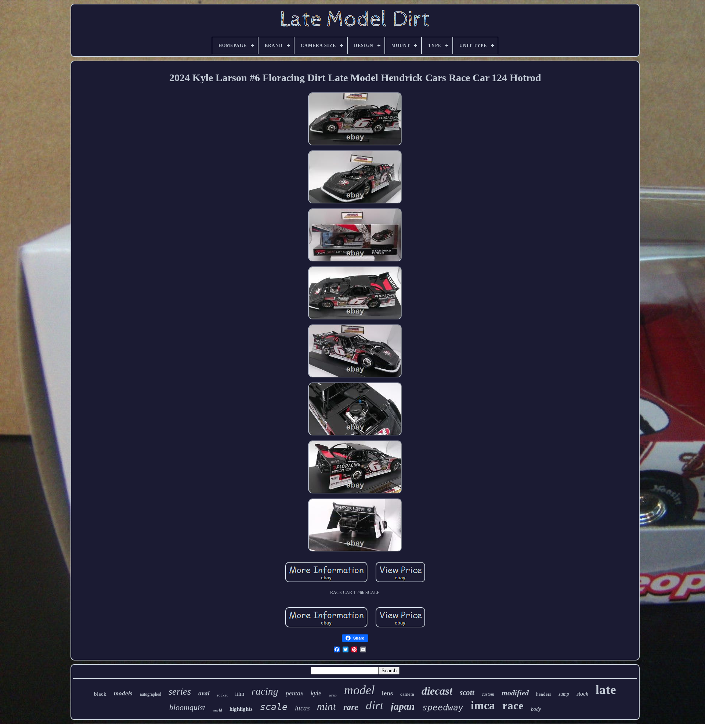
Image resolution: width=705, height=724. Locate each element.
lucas (302, 708)
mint (326, 706)
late (606, 690)
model (359, 690)
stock (582, 694)
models (123, 693)
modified (515, 693)
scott (467, 692)
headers (543, 694)
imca (483, 705)
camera (407, 694)
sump (563, 694)
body (536, 709)
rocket (222, 695)
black (100, 694)
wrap (333, 695)
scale (274, 707)
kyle (316, 693)
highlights (241, 709)
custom (488, 694)
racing (265, 691)
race (513, 705)
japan (403, 706)
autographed (150, 694)
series (180, 691)
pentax (294, 693)
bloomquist (187, 707)
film (239, 694)
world (217, 710)
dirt (374, 705)
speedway (442, 707)
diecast (437, 691)
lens (387, 693)
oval (204, 693)
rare (350, 707)
